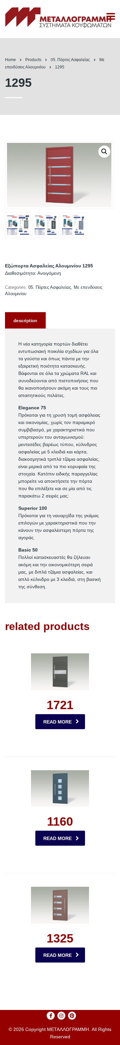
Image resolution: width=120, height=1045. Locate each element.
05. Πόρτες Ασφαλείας (49, 287)
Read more (57, 721)
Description (25, 320)
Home (10, 59)
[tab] (25, 320)
